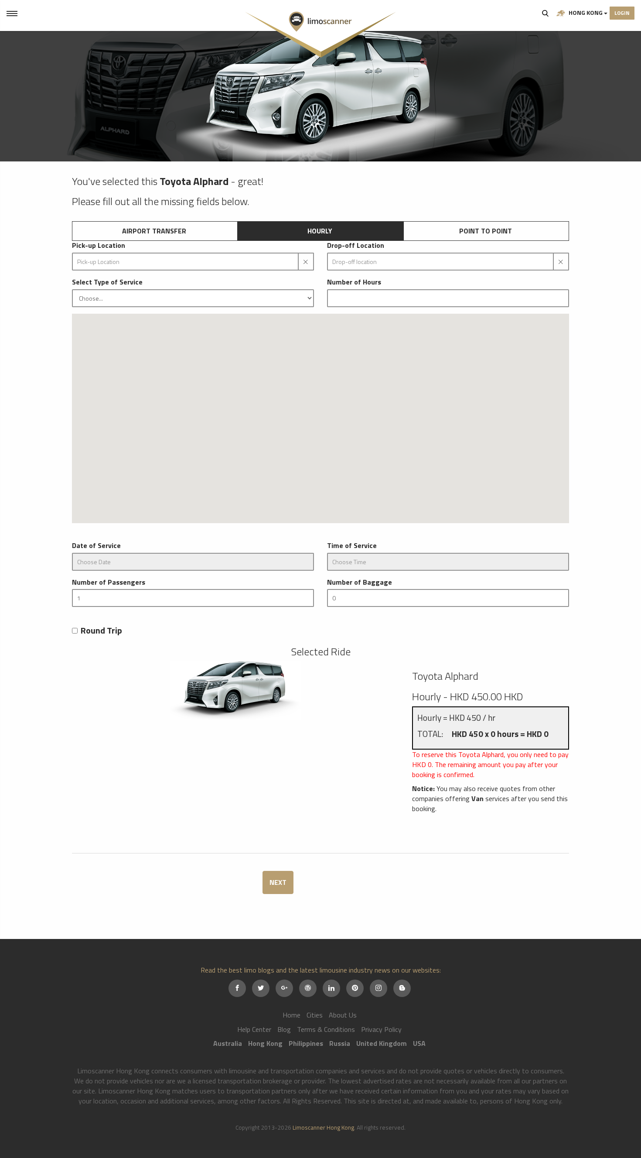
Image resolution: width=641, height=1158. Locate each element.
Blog (284, 1029)
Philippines (306, 1043)
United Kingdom (381, 1043)
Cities (315, 1015)
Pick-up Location (98, 245)
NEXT (277, 882)
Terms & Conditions (326, 1029)
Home (291, 1015)
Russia (339, 1043)
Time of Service (352, 546)
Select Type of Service (107, 282)
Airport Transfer (154, 231)
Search (545, 13)
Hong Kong (585, 12)
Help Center (254, 1029)
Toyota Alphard (445, 676)
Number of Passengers (108, 582)
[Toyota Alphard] (235, 690)
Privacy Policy (381, 1029)
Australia (227, 1043)
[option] (320, 96)
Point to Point (485, 231)
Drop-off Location (355, 245)
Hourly (319, 231)
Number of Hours (354, 282)
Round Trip (101, 630)
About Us (343, 1015)
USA (419, 1043)
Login (622, 13)
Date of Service (96, 546)
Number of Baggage (359, 582)
